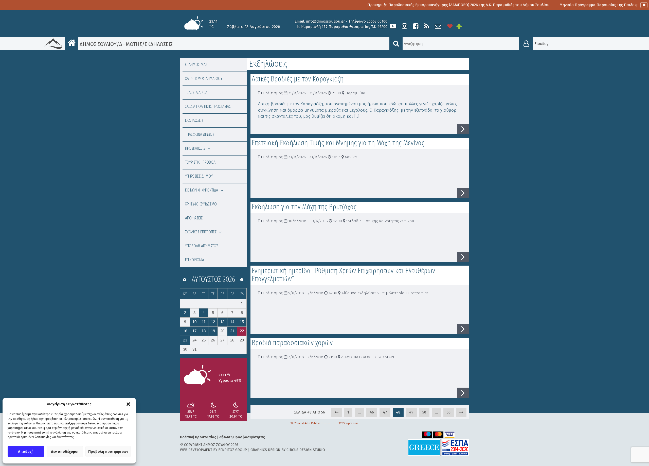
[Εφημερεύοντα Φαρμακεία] (462, 26)
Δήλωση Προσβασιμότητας (242, 437)
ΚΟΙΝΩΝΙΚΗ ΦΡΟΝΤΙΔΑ (201, 190)
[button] (128, 404)
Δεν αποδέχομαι (64, 451)
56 (448, 412)
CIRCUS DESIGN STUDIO (305, 450)
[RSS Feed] (427, 26)
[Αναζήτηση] (396, 43)
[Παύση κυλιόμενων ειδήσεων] (643, 5)
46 (372, 412)
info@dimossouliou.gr (325, 21)
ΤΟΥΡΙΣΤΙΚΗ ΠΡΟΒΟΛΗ (201, 162)
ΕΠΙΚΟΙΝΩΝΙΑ (194, 260)
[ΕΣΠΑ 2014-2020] (455, 447)
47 (385, 412)
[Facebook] (415, 26)
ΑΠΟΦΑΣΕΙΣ (194, 218)
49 (411, 412)
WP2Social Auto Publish (305, 423)
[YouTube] (393, 26)
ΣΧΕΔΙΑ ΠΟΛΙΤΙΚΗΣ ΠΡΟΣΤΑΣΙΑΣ (208, 106)
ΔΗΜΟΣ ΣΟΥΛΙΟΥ (97, 44)
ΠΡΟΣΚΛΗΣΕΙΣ (195, 148)
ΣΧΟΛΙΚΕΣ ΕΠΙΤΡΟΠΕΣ (201, 232)
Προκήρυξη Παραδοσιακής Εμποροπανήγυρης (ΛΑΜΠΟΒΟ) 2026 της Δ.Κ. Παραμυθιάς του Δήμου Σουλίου (437, 5)
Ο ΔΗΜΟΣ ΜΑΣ (196, 64)
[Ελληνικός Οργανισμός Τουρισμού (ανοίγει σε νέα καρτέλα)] (424, 447)
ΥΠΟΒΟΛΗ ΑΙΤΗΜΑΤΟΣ (201, 246)
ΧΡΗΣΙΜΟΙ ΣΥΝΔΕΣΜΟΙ (201, 204)
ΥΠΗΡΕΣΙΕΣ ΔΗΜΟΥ (199, 176)
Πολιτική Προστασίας (198, 437)
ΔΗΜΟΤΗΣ (130, 44)
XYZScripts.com (348, 423)
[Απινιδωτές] (450, 26)
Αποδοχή (25, 451)
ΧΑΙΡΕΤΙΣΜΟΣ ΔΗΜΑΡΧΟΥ (203, 78)
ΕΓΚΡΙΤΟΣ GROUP (232, 450)
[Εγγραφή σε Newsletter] (438, 26)
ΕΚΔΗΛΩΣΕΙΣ (194, 120)
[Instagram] (404, 26)
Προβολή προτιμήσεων (108, 451)
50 (424, 412)
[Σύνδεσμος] (336, 412)
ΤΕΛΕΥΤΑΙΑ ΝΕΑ (196, 92)
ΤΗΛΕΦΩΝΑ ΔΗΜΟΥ (199, 134)
